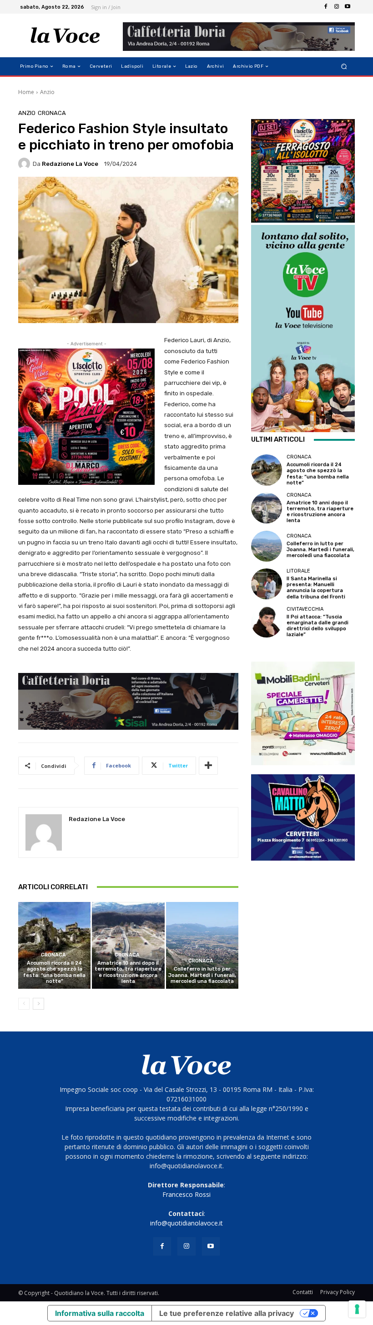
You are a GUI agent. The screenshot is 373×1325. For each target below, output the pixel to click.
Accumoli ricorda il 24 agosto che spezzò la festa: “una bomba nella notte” (54, 972)
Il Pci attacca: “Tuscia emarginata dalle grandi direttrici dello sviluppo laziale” (317, 626)
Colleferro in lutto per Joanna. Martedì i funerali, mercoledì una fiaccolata (202, 975)
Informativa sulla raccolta (99, 1313)
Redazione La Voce (70, 164)
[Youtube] (347, 6)
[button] (344, 66)
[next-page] (38, 1004)
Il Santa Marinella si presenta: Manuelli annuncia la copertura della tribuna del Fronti (316, 588)
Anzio (47, 92)
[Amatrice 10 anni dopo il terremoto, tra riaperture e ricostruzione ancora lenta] (128, 945)
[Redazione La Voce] (25, 163)
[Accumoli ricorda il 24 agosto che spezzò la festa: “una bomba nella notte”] (54, 945)
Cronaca (52, 113)
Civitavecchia (305, 609)
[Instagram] (336, 6)
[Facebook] (325, 6)
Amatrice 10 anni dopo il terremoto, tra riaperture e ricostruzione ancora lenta (128, 972)
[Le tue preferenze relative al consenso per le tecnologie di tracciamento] (357, 1309)
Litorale (298, 570)
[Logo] (65, 35)
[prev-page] (24, 1004)
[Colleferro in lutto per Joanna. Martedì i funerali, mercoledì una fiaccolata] (202, 945)
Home (26, 92)
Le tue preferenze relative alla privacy (226, 1313)
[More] (208, 766)
